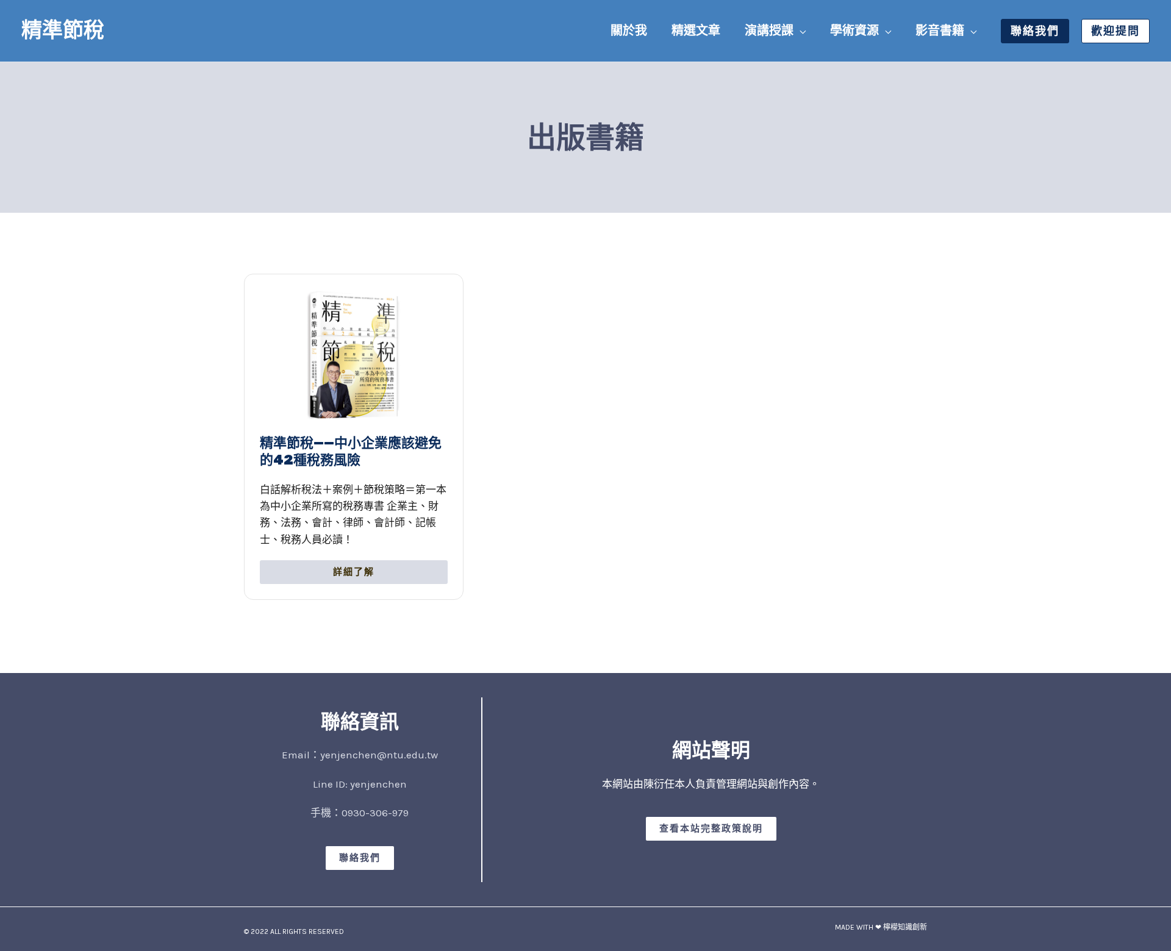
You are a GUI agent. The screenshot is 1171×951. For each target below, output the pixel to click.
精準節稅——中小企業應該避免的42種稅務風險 (351, 452)
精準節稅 (62, 30)
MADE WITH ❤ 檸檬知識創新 (881, 927)
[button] (799, 31)
